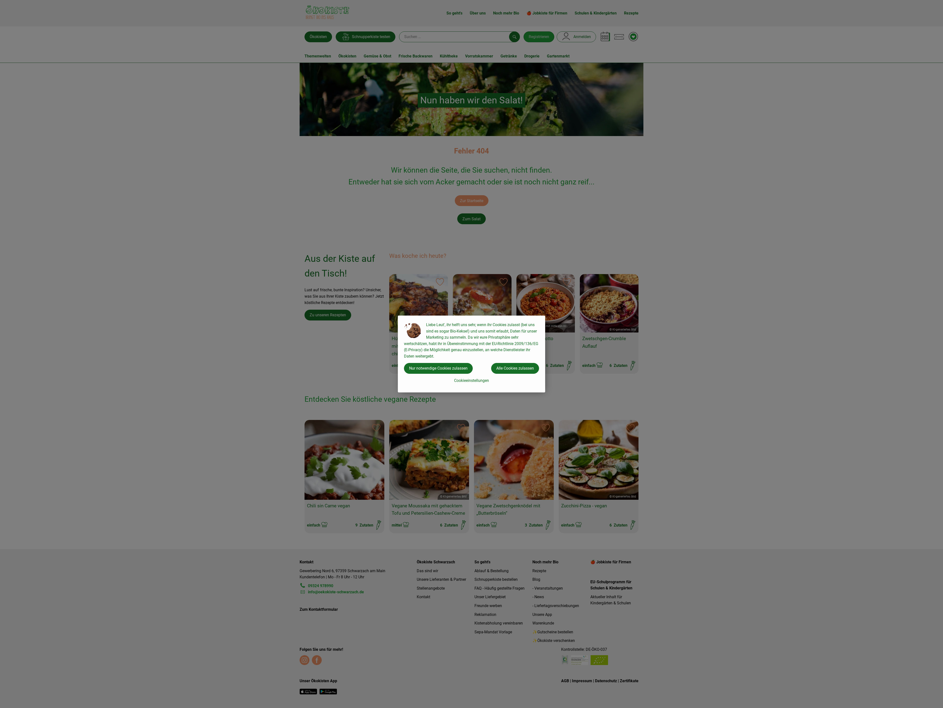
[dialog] (471, 354)
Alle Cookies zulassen (515, 368)
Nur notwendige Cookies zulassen (438, 368)
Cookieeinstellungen (471, 380)
